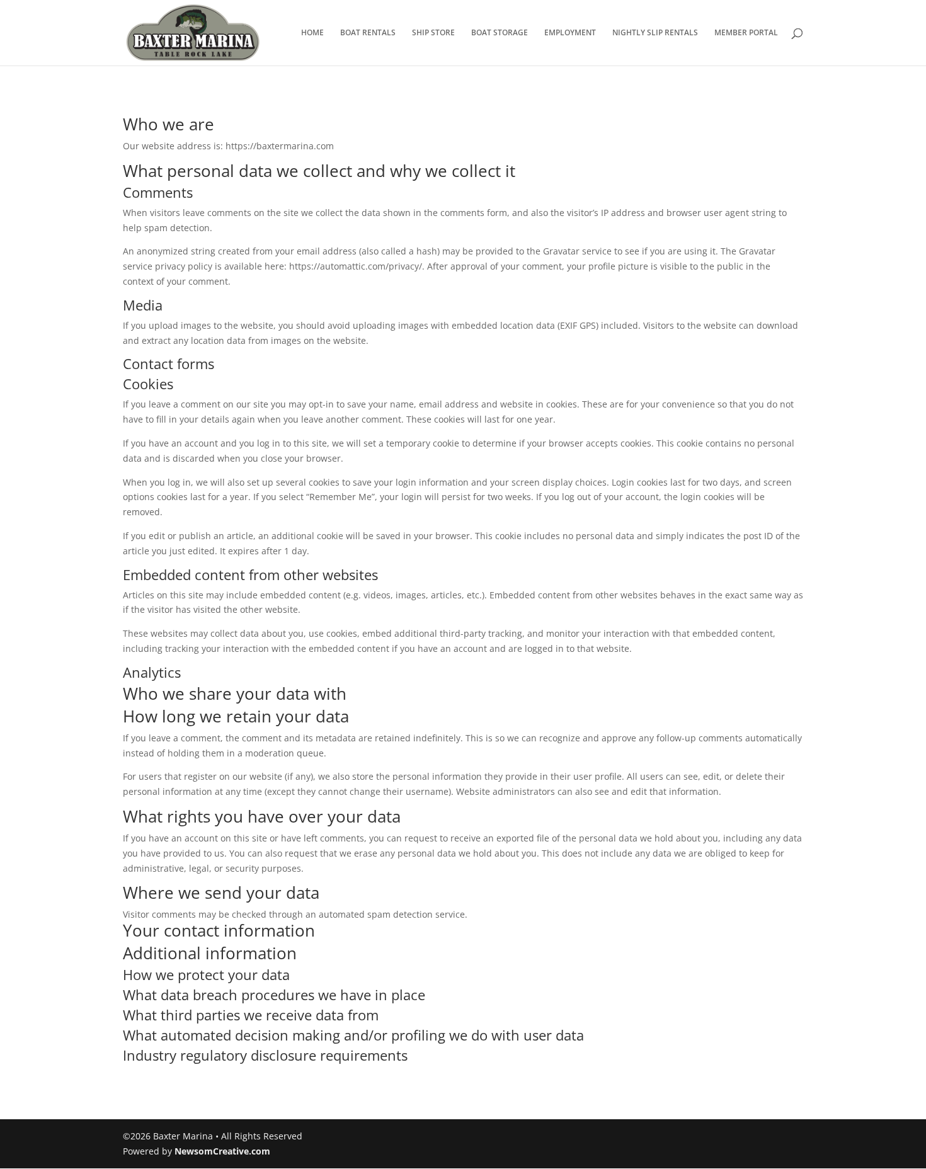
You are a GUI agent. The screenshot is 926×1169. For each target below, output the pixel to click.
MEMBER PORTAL (746, 33)
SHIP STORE (433, 33)
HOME (312, 33)
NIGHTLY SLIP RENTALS (655, 33)
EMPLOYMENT (570, 33)
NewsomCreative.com (222, 1151)
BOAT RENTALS (368, 33)
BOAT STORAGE (499, 33)
